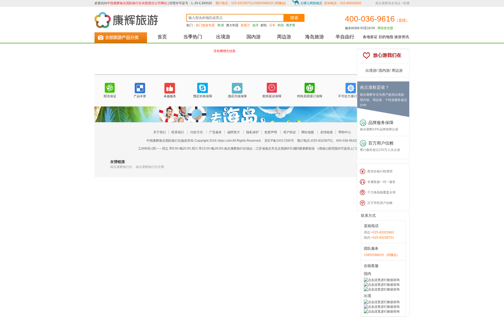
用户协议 (289, 132)
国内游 (253, 36)
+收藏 (405, 3)
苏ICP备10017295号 (279, 140)
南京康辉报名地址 (388, 3)
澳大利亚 (232, 25)
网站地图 (307, 132)
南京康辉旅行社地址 (238, 148)
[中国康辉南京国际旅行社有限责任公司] (127, 20)
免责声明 (270, 132)
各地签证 (370, 37)
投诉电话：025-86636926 (342, 3)
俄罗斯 (290, 25)
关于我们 (159, 132)
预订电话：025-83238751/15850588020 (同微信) (251, 3)
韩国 (280, 25)
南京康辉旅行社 (121, 167)
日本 (272, 25)
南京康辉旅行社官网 (150, 167)
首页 (162, 36)
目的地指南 (386, 39)
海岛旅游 (314, 36)
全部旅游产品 (120, 36)
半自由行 (344, 36)
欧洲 (221, 25)
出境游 (223, 36)
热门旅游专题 (205, 25)
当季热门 (192, 36)
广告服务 (215, 132)
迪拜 (255, 25)
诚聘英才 (233, 132)
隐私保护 (252, 132)
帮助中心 (344, 132)
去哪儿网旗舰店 (311, 3)
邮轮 (264, 25)
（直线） (402, 20)
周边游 (284, 36)
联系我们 (177, 132)
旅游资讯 (401, 37)
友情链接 (326, 132)
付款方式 (196, 132)
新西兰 (245, 25)
